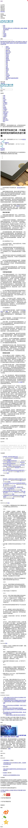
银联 (4, 98)
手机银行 (5, 109)
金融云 (4, 43)
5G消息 (5, 110)
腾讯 (21, 480)
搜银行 (4, 36)
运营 (14, 485)
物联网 (7, 43)
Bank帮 (2, 44)
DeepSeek (7, 49)
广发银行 (5, 114)
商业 (24, 492)
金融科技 (7, 142)
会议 (11, 28)
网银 (7, 311)
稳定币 (6, 41)
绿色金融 (5, 113)
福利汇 (18, 28)
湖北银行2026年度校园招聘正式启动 (11, 775)
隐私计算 (10, 41)
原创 (4, 28)
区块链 (7, 56)
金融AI (24, 41)
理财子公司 (5, 111)
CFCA (4, 106)
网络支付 (20, 41)
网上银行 (5, 103)
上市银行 (5, 116)
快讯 (6, 28)
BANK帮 (8, 75)
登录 (2, 1)
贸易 (9, 490)
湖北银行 (5, 772)
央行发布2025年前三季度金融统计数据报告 (13, 708)
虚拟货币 (16, 458)
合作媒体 (11, 790)
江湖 (14, 28)
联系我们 (7, 790)
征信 (4, 105)
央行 (4, 766)
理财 (16, 28)
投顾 (4, 101)
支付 (4, 97)
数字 (18, 471)
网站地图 (20, 790)
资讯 (4, 26)
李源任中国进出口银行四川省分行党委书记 (16, 715)
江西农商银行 (6, 760)
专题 (4, 31)
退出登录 (3, 11)
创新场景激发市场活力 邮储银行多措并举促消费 (15, 700)
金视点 (22, 28)
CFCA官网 (3, 791)
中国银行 (5, 102)
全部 (5, 44)
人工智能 (20, 382)
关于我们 (3, 790)
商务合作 (16, 790)
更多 (8, 503)
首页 (4, 25)
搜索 (2, 38)
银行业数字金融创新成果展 (20, 43)
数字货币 (3, 148)
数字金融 (3, 41)
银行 (4, 121)
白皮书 (4, 99)
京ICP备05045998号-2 (16, 797)
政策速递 (6, 29)
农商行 (4, 117)
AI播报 (4, 35)
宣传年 (4, 33)
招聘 (9, 28)
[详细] (9, 748)
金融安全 (12, 43)
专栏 (4, 32)
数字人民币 (15, 41)
